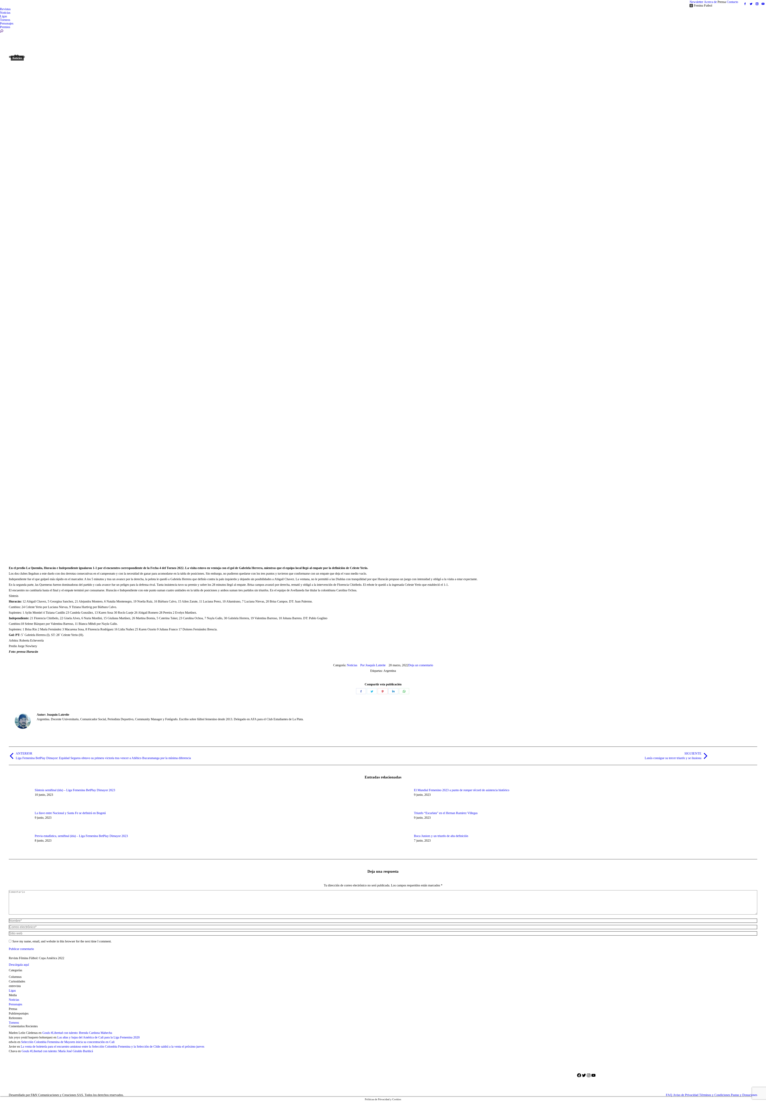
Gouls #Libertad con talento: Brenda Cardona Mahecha (77, 1032)
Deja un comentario (420, 665)
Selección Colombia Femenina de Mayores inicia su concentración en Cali (68, 1042)
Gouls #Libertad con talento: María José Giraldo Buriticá (57, 1051)
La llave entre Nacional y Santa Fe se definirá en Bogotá (70, 813)
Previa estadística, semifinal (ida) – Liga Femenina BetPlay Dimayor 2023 (81, 836)
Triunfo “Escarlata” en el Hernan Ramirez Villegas (446, 813)
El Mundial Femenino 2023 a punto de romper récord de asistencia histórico (461, 790)
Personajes (15, 1004)
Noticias (17, 58)
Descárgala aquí (19, 964)
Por (373, 665)
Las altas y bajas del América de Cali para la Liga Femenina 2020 (98, 1037)
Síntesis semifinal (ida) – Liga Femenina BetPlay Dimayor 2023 (75, 790)
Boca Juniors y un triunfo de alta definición (441, 836)
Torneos (14, 1022)
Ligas (12, 990)
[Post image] (20, 797)
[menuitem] (696, 2)
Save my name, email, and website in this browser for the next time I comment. (62, 941)
